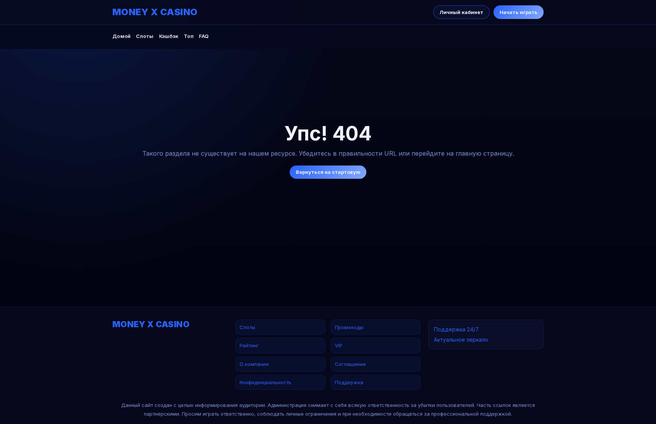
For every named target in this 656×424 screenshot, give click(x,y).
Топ (189, 36)
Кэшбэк (169, 36)
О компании (254, 364)
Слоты (144, 36)
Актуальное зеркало (461, 339)
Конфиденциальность (265, 382)
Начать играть (519, 12)
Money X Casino (155, 12)
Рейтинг (249, 345)
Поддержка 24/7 (456, 329)
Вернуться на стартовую (328, 172)
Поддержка (349, 382)
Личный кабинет (461, 12)
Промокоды (349, 327)
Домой (121, 36)
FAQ (204, 36)
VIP (338, 345)
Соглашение (350, 364)
